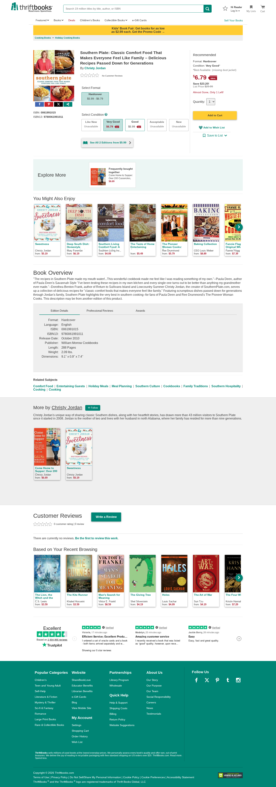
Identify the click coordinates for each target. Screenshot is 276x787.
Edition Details (59, 310)
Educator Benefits (82, 685)
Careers (151, 702)
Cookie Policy (131, 777)
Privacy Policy (59, 777)
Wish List (77, 741)
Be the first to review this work (96, 538)
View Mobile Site (81, 708)
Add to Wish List (214, 127)
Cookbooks (171, 386)
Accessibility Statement (180, 777)
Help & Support (118, 702)
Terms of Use (41, 777)
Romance (40, 713)
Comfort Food (43, 386)
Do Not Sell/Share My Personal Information (95, 777)
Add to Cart (215, 115)
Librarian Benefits (82, 691)
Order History (80, 736)
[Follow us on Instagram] (238, 680)
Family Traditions (195, 386)
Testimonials (153, 713)
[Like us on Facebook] (196, 680)
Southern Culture (147, 386)
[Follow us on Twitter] (206, 680)
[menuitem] (236, 8)
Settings (76, 725)
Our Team (152, 691)
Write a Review (106, 516)
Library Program (119, 679)
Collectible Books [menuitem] (115, 20)
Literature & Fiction (46, 696)
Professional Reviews (100, 310)
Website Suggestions (121, 725)
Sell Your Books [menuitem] (233, 20)
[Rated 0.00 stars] (89, 75)
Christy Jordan (95, 68)
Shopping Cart (80, 730)
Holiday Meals (98, 386)
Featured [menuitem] (41, 20)
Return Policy (117, 719)
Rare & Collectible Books (49, 724)
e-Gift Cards (79, 696)
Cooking (39, 389)
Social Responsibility (158, 696)
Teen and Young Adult (48, 685)
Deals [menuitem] (71, 20)
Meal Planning (122, 386)
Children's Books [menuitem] (90, 20)
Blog (74, 702)
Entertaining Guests (71, 386)
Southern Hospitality (226, 386)
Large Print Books (45, 719)
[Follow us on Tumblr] (227, 680)
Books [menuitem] (57, 20)
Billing (112, 713)
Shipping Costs (118, 708)
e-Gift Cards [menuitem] (139, 20)
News (149, 708)
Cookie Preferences (153, 777)
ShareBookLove (81, 679)
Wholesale (115, 685)
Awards (140, 310)
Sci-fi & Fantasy (44, 708)
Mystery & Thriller (45, 702)
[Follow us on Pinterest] (217, 680)
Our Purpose (154, 685)
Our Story (152, 679)
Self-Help (40, 691)
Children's (41, 679)
